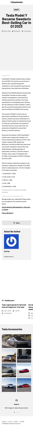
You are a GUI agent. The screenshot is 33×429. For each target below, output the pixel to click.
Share (18, 223)
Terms (10, 421)
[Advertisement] (16, 53)
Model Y (16, 9)
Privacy (16, 421)
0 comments (27, 31)
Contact (4, 421)
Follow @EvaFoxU (7, 213)
